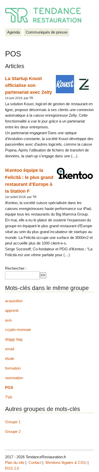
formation (13, 368)
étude (9, 358)
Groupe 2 (13, 431)
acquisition (14, 301)
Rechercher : (16, 268)
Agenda (13, 32)
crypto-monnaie (18, 329)
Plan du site (14, 462)
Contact (34, 462)
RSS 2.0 (12, 468)
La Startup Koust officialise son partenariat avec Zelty (28, 85)
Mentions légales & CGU (66, 462)
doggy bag (13, 339)
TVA (8, 397)
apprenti (11, 310)
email (9, 349)
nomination (14, 378)
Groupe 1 (13, 422)
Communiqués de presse (47, 32)
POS (9, 387)
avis (8, 320)
